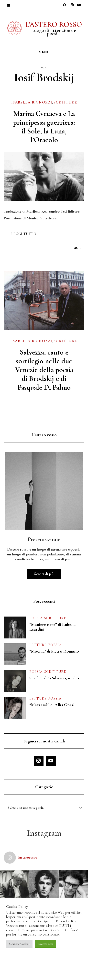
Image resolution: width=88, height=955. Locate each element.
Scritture (65, 102)
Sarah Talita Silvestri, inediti (54, 677)
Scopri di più (44, 574)
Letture (38, 645)
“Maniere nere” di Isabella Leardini (52, 627)
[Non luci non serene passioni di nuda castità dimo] (73, 884)
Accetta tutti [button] (45, 944)
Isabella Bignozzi (31, 102)
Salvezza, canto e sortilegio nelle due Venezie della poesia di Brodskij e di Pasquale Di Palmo (44, 370)
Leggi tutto (23, 234)
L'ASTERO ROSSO (53, 24)
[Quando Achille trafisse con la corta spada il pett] (14, 884)
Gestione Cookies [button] (19, 944)
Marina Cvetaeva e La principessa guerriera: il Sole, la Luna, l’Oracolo (44, 126)
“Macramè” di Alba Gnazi (51, 704)
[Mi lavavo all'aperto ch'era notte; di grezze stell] (44, 884)
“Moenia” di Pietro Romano (54, 651)
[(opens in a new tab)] (44, 176)
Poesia (36, 618)
